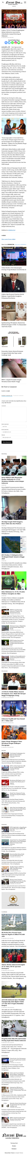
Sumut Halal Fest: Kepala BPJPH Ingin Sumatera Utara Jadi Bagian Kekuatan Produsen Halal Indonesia (18, 842)
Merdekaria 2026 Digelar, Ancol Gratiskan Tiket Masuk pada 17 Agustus (17, 782)
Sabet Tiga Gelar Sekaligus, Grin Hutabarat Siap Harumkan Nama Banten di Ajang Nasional (18, 809)
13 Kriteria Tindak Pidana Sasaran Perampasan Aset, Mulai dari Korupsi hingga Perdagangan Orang (14, 693)
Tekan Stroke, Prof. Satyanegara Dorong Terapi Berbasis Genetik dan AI (14, 269)
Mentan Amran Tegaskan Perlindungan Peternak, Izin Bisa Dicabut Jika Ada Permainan (18, 881)
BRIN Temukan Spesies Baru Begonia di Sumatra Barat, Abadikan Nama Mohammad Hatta (17, 642)
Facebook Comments (18, 395)
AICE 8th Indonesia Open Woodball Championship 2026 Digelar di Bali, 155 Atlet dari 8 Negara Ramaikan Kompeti (13, 1002)
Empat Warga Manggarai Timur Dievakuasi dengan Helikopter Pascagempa (12, 743)
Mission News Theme (9, 1152)
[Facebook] (6, 42)
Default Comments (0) (7, 395)
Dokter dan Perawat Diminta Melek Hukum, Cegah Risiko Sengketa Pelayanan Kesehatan (13, 296)
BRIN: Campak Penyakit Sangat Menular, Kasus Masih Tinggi (11, 380)
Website (3, 435)
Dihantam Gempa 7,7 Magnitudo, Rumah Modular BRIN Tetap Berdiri (18, 627)
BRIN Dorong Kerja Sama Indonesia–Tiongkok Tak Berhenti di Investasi (16, 611)
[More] (22, 42)
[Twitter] (9, 42)
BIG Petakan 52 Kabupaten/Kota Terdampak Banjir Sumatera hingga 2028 (13, 557)
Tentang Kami (14, 1143)
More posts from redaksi (8, 239)
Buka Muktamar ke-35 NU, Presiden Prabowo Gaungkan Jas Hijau (13, 593)
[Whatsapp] (12, 42)
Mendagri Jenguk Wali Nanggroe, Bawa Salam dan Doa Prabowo (12, 523)
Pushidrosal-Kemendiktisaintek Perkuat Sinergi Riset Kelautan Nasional (17, 657)
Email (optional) (5, 429)
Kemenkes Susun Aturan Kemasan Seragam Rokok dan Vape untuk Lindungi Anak (12, 353)
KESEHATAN (11, 230)
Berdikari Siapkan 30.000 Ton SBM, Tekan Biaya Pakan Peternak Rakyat (17, 868)
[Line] (18, 42)
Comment (4, 405)
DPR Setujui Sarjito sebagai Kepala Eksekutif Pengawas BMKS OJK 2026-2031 (18, 829)
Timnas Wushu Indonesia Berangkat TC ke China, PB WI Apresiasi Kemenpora (13, 966)
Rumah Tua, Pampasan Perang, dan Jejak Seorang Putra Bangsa (17, 793)
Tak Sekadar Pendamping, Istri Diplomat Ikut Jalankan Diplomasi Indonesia (17, 755)
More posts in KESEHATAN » (20, 244)
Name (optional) (5, 424)
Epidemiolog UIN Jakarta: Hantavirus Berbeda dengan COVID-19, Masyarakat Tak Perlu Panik (14, 324)
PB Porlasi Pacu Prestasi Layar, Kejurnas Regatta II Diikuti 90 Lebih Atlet (13, 934)
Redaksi (14, 1146)
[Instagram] (15, 42)
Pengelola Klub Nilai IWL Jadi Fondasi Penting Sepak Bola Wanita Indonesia (14, 1039)
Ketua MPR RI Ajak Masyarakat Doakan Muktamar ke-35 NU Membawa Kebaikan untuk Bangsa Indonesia (13, 480)
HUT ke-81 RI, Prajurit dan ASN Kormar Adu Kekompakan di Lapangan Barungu (17, 767)
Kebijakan (14, 1149)
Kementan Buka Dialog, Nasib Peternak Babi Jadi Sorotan (17, 854)
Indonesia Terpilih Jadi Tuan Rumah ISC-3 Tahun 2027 (13, 720)
